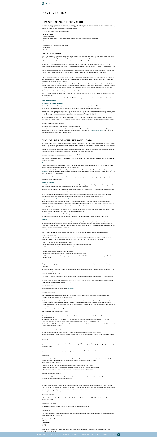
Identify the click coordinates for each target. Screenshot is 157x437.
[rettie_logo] (47, 3)
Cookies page (70, 288)
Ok (118, 434)
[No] (155, 434)
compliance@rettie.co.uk (98, 130)
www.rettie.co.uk (56, 84)
